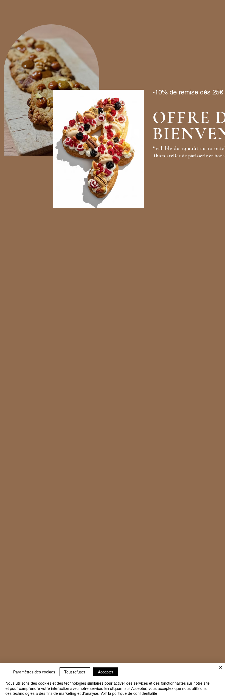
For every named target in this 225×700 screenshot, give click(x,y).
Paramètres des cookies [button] (34, 672)
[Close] (220, 668)
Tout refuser (74, 672)
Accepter (105, 672)
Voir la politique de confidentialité (128, 693)
